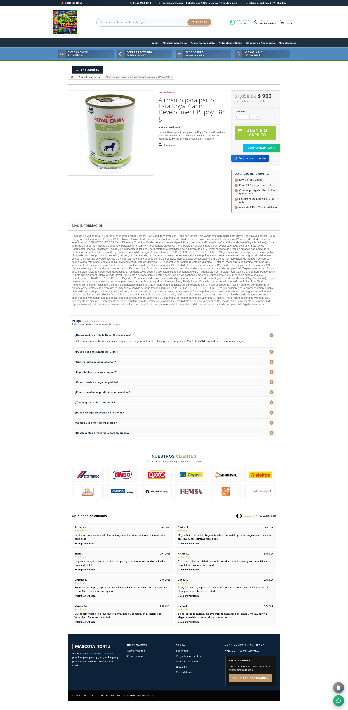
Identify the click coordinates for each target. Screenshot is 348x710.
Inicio (155, 43)
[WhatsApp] (338, 700)
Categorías (87, 70)
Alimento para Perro (174, 43)
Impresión (169, 145)
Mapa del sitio (184, 672)
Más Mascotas (288, 43)
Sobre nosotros (136, 650)
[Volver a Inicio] (71, 77)
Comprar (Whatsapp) (261, 147)
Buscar (201, 22)
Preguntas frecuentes (188, 656)
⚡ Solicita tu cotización (250, 158)
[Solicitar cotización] (338, 687)
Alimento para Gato (203, 43)
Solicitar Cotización (187, 661)
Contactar (181, 667)
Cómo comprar (135, 656)
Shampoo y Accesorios (260, 43)
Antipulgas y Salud (230, 43)
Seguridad (182, 650)
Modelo (163, 127)
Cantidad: (240, 111)
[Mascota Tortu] (64, 22)
